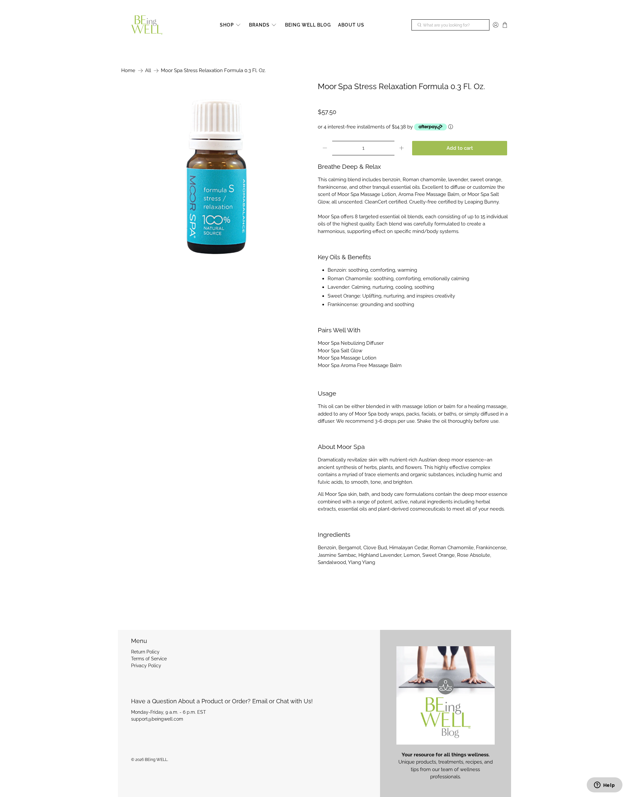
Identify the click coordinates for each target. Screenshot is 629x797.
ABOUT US (351, 25)
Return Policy (145, 651)
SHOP (227, 25)
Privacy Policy (146, 665)
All (148, 70)
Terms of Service (149, 658)
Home (128, 70)
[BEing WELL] (147, 25)
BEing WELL (156, 759)
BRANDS (259, 25)
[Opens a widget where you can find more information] (604, 785)
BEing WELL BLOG (308, 25)
